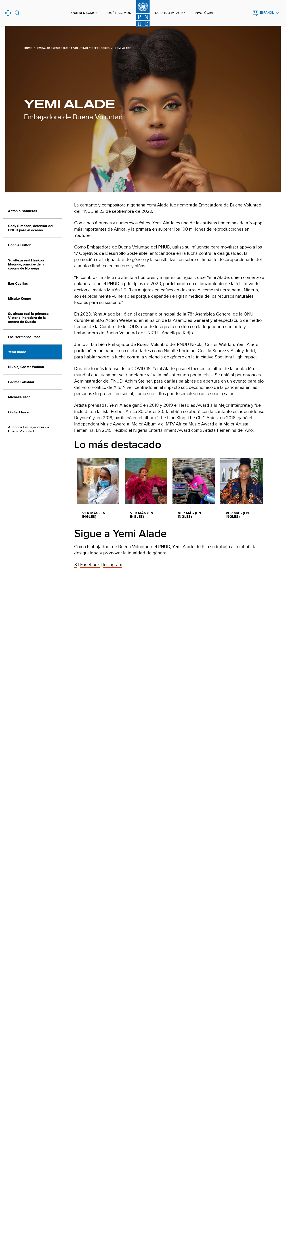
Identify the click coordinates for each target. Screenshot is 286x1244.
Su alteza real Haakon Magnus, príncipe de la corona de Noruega (26, 264)
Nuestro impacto (170, 13)
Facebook (90, 564)
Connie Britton (19, 245)
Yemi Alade (17, 351)
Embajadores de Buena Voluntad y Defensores (73, 48)
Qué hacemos (119, 13)
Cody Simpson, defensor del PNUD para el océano (30, 227)
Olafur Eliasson (20, 412)
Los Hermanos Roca (24, 336)
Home (28, 48)
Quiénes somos (84, 13)
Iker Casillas (18, 283)
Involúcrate (206, 13)
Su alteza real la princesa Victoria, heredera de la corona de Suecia (28, 317)
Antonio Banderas (22, 210)
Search (17, 13)
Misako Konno (19, 298)
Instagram (112, 564)
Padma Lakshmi (21, 382)
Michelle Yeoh (19, 397)
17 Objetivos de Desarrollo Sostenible (110, 253)
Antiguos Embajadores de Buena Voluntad (28, 429)
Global (8, 13)
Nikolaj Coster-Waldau (26, 366)
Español (267, 13)
